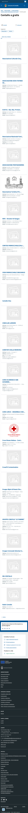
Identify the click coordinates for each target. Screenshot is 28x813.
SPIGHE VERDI (4, 779)
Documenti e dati (4, 676)
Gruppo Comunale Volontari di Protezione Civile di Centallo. (13, 756)
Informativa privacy (5, 781)
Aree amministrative (5, 674)
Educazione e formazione (6, 700)
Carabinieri (3, 766)
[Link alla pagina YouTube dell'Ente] (4, 799)
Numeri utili (3, 746)
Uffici (2, 687)
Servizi (15, 806)
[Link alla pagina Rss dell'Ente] (6, 799)
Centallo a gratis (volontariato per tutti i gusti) (9, 11)
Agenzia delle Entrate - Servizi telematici (9, 760)
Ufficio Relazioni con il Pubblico (7, 742)
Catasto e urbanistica (5, 698)
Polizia (2, 768)
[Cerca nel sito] (24, 5)
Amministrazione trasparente (7, 787)
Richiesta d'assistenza (5, 793)
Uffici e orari (3, 744)
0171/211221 (8, 734)
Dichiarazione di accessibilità (7, 785)
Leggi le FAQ (3, 788)
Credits (23, 806)
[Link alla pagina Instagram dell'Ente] (1, 799)
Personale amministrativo (6, 682)
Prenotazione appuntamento (7, 791)
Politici (2, 685)
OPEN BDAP (3, 776)
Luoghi (2, 721)
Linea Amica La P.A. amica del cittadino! (9, 774)
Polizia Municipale (4, 772)
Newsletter (3, 801)
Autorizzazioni (4, 696)
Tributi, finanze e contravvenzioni (8, 706)
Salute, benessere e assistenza (7, 704)
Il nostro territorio (15, 10)
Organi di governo (4, 680)
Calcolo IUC (3, 758)
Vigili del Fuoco (4, 770)
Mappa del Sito (9, 808)
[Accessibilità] (3, 810)
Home (2, 10)
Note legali (3, 783)
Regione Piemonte (5, 1)
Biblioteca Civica (4, 754)
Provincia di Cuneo (5, 764)
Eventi (2, 723)
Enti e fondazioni (4, 678)
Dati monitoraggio (4, 806)
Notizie (2, 713)
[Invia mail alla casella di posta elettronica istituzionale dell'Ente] (12, 738)
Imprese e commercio (5, 702)
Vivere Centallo (7, 10)
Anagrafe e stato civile (5, 694)
